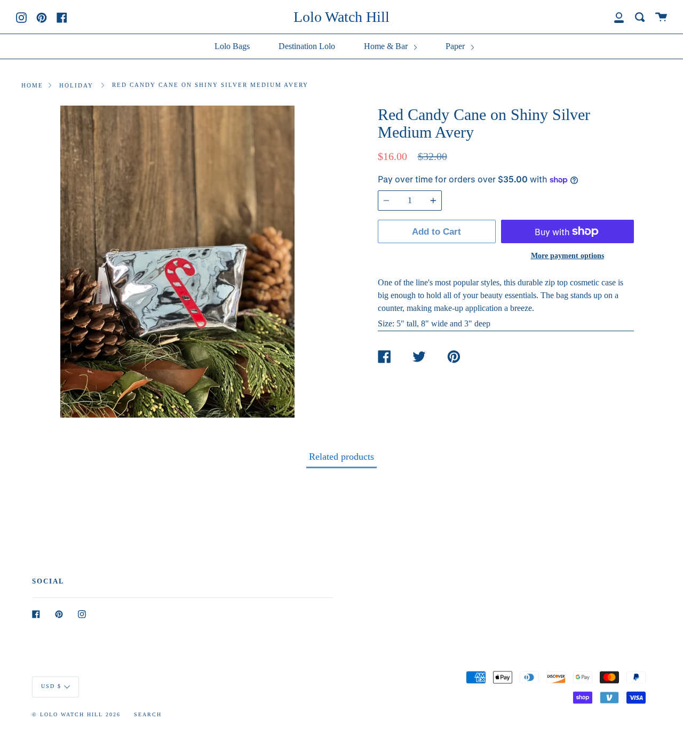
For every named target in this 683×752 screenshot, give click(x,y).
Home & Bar (387, 46)
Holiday (76, 85)
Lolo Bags (232, 46)
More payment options (567, 255)
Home (32, 85)
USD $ (51, 686)
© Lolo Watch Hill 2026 (76, 714)
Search (148, 714)
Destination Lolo (307, 46)
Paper (456, 46)
